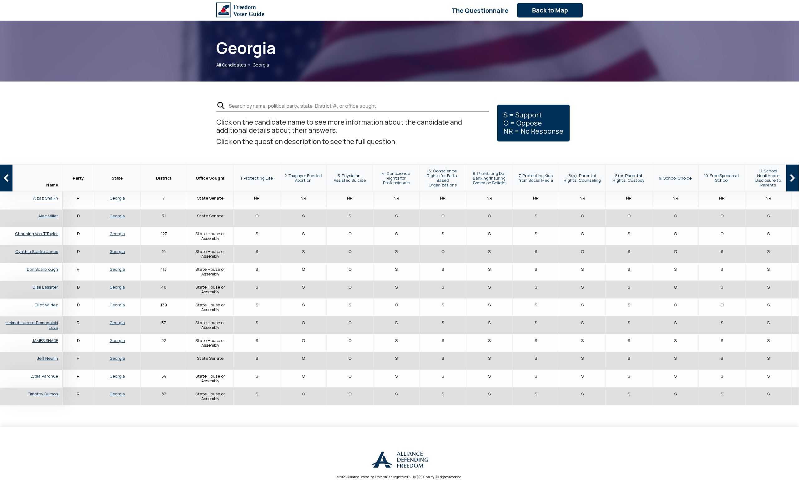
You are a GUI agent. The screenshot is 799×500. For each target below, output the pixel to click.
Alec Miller (48, 216)
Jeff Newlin (47, 358)
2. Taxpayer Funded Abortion (303, 178)
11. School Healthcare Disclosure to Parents (768, 178)
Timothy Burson (43, 394)
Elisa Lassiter (45, 287)
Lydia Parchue (44, 376)
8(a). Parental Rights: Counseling (582, 178)
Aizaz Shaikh (45, 198)
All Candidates (231, 65)
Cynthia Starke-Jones (36, 251)
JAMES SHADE (45, 340)
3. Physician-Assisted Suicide (350, 178)
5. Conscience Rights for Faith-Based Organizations (442, 178)
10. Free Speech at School (721, 178)
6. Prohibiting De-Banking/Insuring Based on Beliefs (489, 178)
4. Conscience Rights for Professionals (396, 178)
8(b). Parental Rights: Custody (629, 178)
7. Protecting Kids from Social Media (535, 178)
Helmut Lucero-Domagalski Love (32, 325)
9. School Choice (675, 178)
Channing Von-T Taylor (36, 233)
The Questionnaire (480, 10)
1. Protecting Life (256, 178)
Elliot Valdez (46, 305)
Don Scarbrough (42, 269)
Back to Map (550, 10)
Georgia (117, 198)
